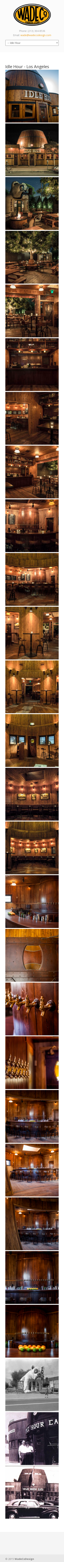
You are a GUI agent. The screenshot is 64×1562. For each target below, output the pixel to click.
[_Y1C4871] (32, 149)
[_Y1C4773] (32, 847)
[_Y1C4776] (32, 794)
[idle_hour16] (32, 1009)
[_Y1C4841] (32, 257)
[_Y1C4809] (32, 525)
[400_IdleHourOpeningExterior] (32, 1492)
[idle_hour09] (32, 1277)
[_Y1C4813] (32, 472)
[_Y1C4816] (32, 418)
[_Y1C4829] (32, 364)
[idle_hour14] (32, 1062)
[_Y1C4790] (32, 686)
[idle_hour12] (32, 1116)
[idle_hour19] (32, 955)
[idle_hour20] (32, 96)
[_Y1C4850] (32, 203)
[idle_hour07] (32, 1331)
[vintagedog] (32, 1384)
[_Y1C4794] (32, 633)
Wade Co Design (32, 14)
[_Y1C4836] (32, 311)
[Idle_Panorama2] (32, 901)
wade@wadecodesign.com (35, 35)
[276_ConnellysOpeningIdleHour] (32, 1438)
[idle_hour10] (32, 1223)
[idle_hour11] (32, 1170)
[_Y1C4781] (32, 740)
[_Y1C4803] (32, 579)
